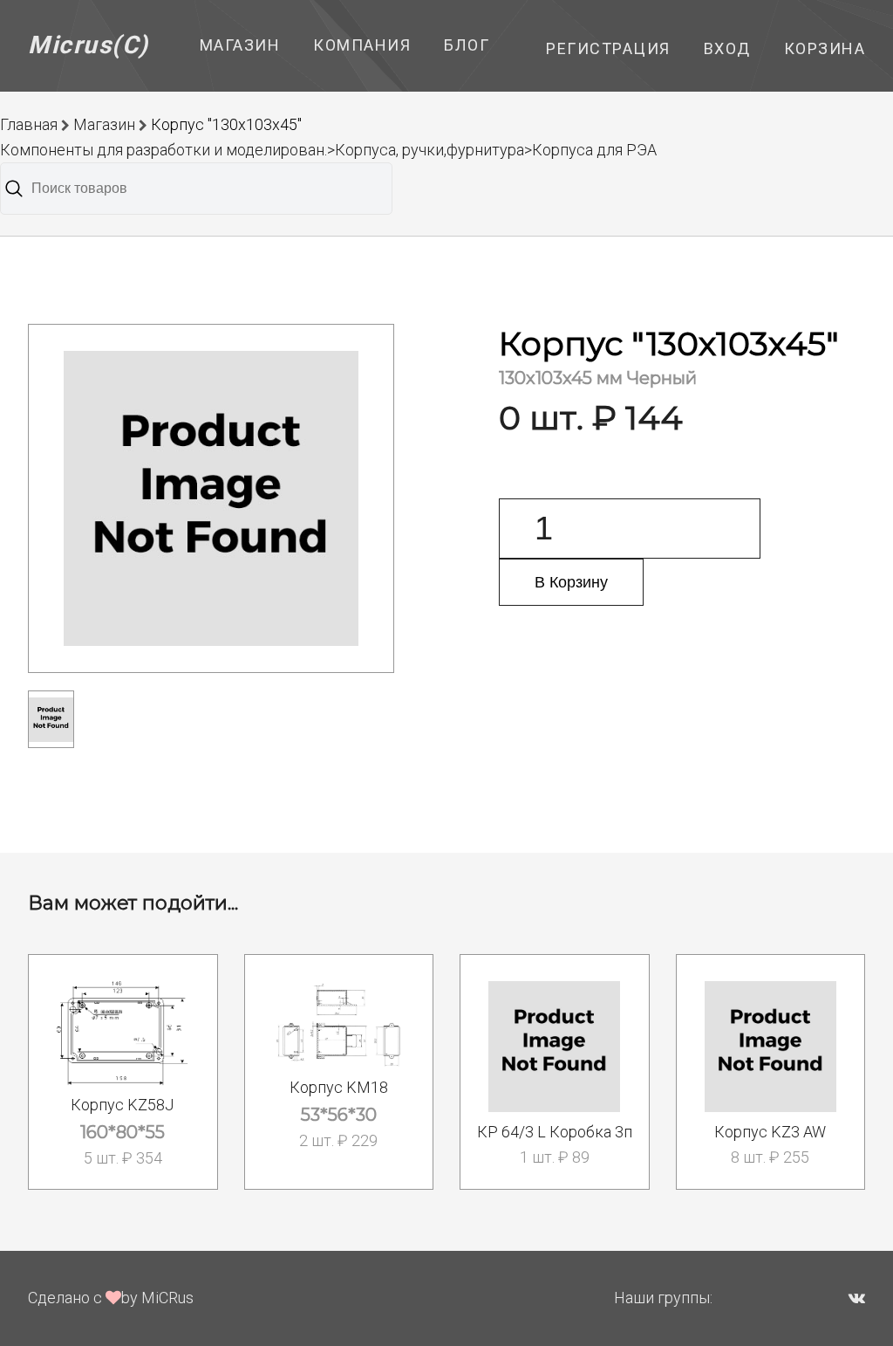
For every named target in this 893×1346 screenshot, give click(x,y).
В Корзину (571, 582)
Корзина (825, 48)
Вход (727, 48)
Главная (29, 124)
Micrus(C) (88, 45)
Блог (466, 45)
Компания (362, 45)
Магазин (240, 45)
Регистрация (608, 48)
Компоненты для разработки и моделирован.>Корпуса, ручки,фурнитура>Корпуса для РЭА (328, 150)
